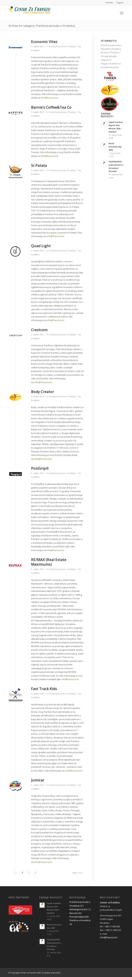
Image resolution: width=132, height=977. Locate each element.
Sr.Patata (39, 165)
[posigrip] (16, 474)
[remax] (16, 565)
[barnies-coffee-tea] (16, 113)
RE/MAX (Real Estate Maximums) (48, 562)
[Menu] (121, 13)
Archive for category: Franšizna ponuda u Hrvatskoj (42, 26)
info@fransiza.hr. (43, 382)
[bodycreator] (16, 397)
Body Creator (42, 391)
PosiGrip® (40, 468)
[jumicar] (16, 786)
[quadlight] (16, 251)
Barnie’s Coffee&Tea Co (51, 107)
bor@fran (35, 50)
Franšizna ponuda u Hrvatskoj (62, 46)
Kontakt (109, 2)
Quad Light (41, 245)
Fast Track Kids (44, 688)
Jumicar (37, 780)
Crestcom (39, 329)
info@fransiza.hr (49, 97)
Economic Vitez (44, 41)
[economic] (16, 47)
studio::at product (52, 972)
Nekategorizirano (78, 909)
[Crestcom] (16, 335)
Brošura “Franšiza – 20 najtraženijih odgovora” (111, 56)
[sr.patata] (16, 171)
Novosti (73, 913)
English (120, 2)
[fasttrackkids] (16, 694)
